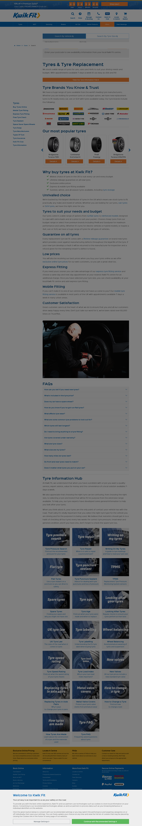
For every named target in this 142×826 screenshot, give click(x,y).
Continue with (100, 821)
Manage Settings (41, 821)
